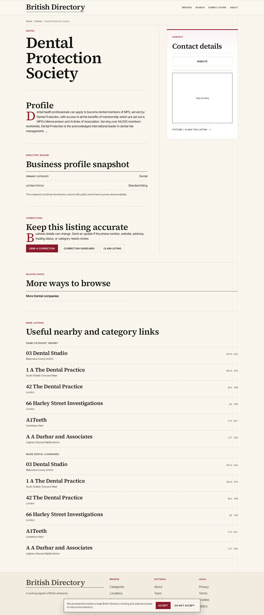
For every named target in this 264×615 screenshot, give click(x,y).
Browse (187, 7)
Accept (163, 605)
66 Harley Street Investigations (64, 403)
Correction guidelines (79, 248)
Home (29, 21)
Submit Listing (217, 7)
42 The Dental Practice (54, 386)
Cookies (204, 600)
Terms (203, 593)
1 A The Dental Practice (55, 369)
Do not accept (185, 605)
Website (202, 61)
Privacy (204, 587)
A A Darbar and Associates (59, 436)
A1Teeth (36, 419)
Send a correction (42, 248)
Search (200, 7)
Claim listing (112, 248)
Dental (38, 21)
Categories (117, 587)
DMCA (203, 606)
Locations (116, 593)
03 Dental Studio (46, 353)
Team (158, 593)
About (234, 7)
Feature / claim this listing (189, 129)
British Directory (55, 7)
